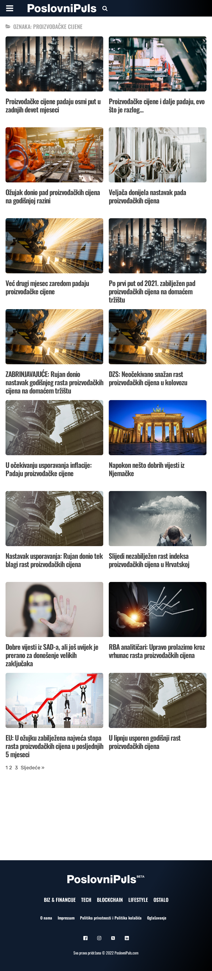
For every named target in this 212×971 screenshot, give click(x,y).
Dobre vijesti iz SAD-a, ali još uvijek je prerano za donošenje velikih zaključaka (52, 654)
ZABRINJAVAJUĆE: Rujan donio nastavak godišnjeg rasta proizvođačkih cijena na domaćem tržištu (54, 382)
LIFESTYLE (138, 899)
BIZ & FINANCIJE (60, 899)
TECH (86, 899)
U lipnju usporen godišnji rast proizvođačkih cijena (145, 741)
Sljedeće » (32, 768)
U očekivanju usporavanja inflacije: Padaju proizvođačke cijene (49, 469)
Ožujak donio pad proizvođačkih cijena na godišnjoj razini (53, 196)
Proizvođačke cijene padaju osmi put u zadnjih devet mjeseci (53, 105)
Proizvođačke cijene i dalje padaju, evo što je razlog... (157, 105)
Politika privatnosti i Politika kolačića (111, 918)
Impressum (66, 918)
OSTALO (160, 899)
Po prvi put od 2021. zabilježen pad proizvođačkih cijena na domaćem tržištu (152, 291)
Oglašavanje (156, 918)
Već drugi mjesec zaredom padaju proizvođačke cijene (47, 287)
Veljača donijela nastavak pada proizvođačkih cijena (147, 196)
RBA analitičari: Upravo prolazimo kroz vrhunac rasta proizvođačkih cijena (157, 650)
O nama (46, 918)
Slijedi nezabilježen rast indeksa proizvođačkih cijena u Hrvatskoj (149, 560)
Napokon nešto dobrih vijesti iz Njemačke (146, 469)
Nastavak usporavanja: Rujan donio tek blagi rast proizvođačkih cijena (54, 560)
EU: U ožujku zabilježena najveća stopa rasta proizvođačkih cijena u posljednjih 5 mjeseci (54, 745)
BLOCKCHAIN (110, 899)
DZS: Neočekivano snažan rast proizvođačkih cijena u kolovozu (148, 378)
